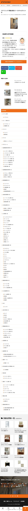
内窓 (5, 261)
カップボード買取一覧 (8, 151)
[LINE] (3, 72)
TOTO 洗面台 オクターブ (19, 444)
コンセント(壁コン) (7, 376)
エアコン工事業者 (18, 483)
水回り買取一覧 (5, 310)
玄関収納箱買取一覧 (7, 271)
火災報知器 (6, 369)
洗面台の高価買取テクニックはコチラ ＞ (13, 61)
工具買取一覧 (5, 213)
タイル (5, 256)
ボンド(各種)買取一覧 (8, 287)
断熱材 (5, 269)
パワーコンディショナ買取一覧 (9, 199)
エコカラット (6, 248)
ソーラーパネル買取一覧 (8, 197)
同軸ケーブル (6, 363)
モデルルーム (5, 144)
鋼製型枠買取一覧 (7, 210)
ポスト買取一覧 (7, 345)
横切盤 (5, 296)
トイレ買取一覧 (7, 154)
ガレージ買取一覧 (6, 120)
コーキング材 (6, 283)
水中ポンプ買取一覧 (7, 319)
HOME (3, 5)
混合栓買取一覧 (7, 321)
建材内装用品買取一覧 (7, 245)
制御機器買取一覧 (6, 180)
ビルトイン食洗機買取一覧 (9, 160)
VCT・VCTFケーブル (8, 390)
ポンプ (5, 313)
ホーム (3, 509)
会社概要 (22, 501)
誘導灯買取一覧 (7, 337)
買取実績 (8, 5)
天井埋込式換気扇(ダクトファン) (10, 356)
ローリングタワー (7, 230)
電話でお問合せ (14, 509)
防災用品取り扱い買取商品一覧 (8, 366)
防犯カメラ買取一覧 (7, 176)
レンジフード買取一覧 (8, 164)
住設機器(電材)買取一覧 (7, 169)
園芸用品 (5, 134)
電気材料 (4, 373)
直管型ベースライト (7, 335)
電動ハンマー (6, 241)
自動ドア (5, 275)
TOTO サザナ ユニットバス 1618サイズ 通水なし (20, 101)
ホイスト (4, 137)
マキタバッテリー (7, 226)
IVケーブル (6, 386)
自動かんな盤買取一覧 (8, 298)
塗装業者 (13, 486)
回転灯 (5, 189)
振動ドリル (6, 234)
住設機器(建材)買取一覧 (16, 5)
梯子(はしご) (6, 236)
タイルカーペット (7, 258)
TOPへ (25, 509)
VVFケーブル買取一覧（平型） (9, 392)
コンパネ (5, 306)
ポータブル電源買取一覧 (8, 224)
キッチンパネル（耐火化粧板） (10, 250)
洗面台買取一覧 (19, 14)
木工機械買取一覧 (6, 290)
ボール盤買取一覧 (7, 294)
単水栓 (5, 315)
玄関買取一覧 (5, 340)
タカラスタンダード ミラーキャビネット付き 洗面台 (20, 431)
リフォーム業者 (8, 485)
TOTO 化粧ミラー (4, 430)
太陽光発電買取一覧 (6, 194)
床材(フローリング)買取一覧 (9, 263)
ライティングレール (7, 378)
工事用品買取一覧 (6, 205)
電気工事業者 (10, 483)
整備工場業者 (4, 483)
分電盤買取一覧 (7, 187)
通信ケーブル (5, 359)
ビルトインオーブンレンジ (9, 156)
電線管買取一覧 (7, 409)
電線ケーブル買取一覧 (7, 381)
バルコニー (5, 129)
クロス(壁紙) (6, 252)
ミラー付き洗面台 (4, 457)
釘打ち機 (5, 237)
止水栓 (5, 317)
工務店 (2, 485)
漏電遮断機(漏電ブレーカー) (9, 191)
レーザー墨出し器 (7, 228)
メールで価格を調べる (8, 509)
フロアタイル (6, 259)
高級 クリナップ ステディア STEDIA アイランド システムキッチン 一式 (21, 94)
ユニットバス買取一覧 (8, 162)
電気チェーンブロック (8, 141)
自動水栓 (5, 322)
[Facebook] (4, 68)
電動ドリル (6, 239)
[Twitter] (12, 68)
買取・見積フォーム (8, 501)
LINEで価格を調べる (19, 509)
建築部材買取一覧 (6, 280)
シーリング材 (6, 285)
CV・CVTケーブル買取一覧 (9, 384)
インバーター (6, 183)
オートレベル (6, 218)
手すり (5, 267)
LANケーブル (6, 388)
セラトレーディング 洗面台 (6, 444)
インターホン (6, 343)
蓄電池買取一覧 (7, 201)
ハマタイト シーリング (20, 82)
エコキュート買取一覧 (8, 173)
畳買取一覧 (6, 273)
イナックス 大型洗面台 (19, 457)
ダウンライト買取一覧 (8, 331)
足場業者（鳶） (7, 486)
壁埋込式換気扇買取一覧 (8, 354)
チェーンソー (6, 222)
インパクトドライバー (8, 217)
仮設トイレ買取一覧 (7, 208)
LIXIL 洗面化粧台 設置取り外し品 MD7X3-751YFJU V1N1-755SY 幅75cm (21, 471)
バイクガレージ (7, 123)
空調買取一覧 (5, 351)
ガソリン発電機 (7, 220)
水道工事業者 (14, 485)
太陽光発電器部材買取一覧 (9, 407)
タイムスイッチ (7, 185)
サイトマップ (16, 501)
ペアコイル (6, 117)
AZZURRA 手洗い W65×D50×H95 (4, 470)
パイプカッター (7, 399)
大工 (24, 483)
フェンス (5, 132)
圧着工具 (5, 401)
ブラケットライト (7, 333)
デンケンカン (17, 504)
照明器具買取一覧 (6, 326)
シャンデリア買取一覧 (8, 329)
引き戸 (5, 265)
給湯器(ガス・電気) (7, 175)
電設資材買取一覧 (6, 404)
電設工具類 (5, 395)
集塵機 (5, 300)
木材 (3, 303)
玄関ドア (5, 347)
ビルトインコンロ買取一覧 (9, 158)
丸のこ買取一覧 (7, 232)
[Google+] (18, 68)
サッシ (5, 254)
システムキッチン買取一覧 (9, 153)
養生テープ (6, 277)
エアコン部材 (5, 113)
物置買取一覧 (6, 125)
